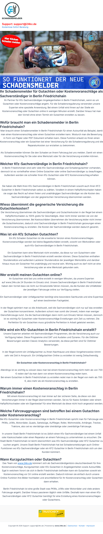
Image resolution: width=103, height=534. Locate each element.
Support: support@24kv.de (19, 24)
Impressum (91, 526)
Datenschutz (72, 526)
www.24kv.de (25, 463)
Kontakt (82, 526)
